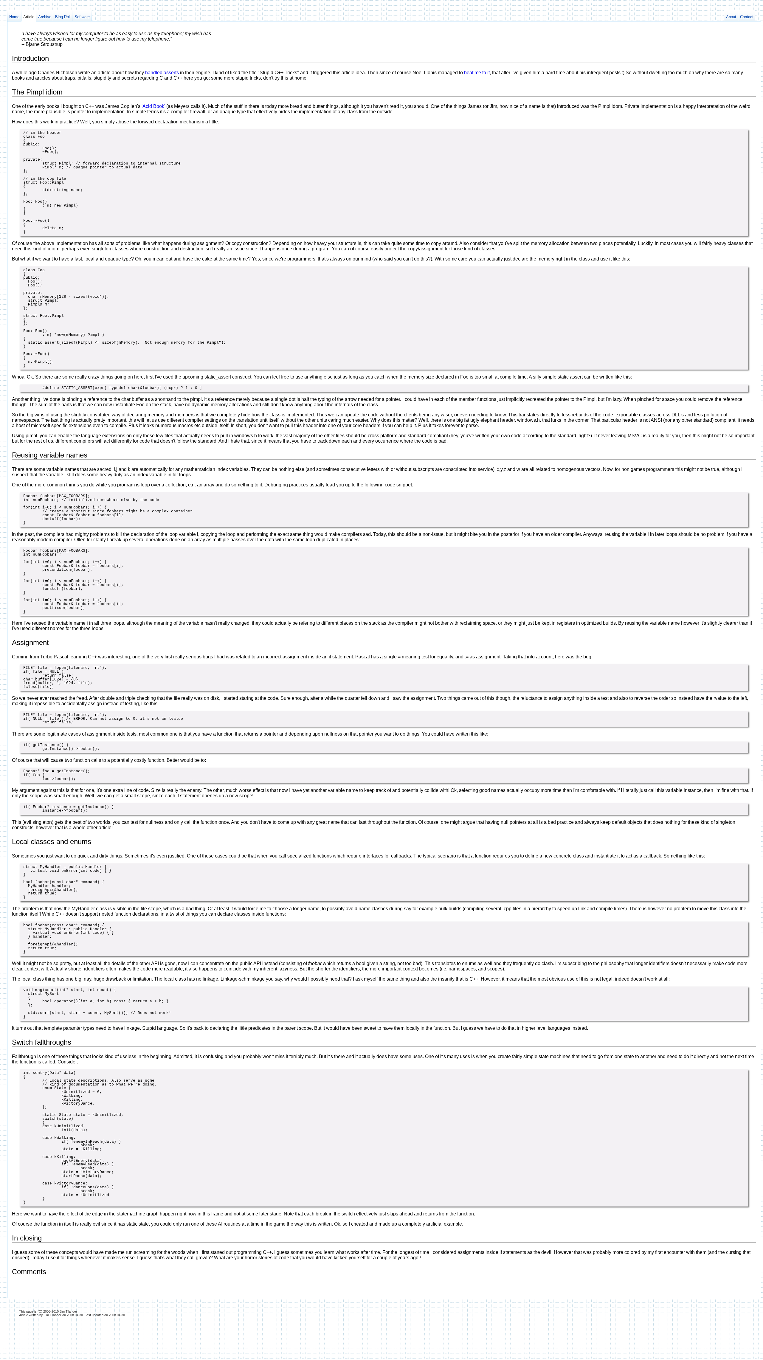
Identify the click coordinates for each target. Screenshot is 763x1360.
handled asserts (162, 72)
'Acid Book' (154, 106)
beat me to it (477, 72)
